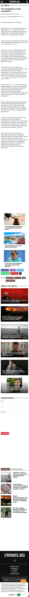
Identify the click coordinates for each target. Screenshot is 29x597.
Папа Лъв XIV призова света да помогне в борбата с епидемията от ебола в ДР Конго (14, 372)
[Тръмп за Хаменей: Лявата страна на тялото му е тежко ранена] (14, 296)
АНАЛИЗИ (14, 570)
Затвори (11, 595)
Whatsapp (6, 273)
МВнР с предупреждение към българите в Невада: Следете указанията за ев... (20, 499)
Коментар (4, 412)
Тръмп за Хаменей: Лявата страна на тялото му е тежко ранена (14, 301)
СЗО (24, 278)
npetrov (4, 16)
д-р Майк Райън (10, 280)
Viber (13, 270)
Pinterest (15, 273)
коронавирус (9, 278)
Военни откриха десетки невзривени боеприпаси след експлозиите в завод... (20, 510)
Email (2, 406)
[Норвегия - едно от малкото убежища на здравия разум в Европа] (14, 331)
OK (19, 595)
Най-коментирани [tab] (17, 469)
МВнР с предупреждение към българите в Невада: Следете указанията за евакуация (12, 318)
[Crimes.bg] (14, 555)
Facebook (5, 270)
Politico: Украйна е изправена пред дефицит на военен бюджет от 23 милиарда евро (13, 354)
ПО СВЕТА (5, 5)
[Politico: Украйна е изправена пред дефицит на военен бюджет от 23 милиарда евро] (14, 349)
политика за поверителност (17, 591)
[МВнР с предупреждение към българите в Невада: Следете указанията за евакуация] (14, 314)
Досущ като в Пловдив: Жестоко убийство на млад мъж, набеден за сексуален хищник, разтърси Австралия (13, 389)
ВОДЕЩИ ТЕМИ (14, 573)
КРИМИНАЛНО (14, 566)
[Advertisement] (14, 167)
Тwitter (21, 270)
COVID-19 (17, 278)
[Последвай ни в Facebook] (14, 560)
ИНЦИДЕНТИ (15, 568)
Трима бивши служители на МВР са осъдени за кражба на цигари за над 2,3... (20, 487)
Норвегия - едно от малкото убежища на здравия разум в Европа (14, 336)
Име (2, 401)
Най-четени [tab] (5, 469)
